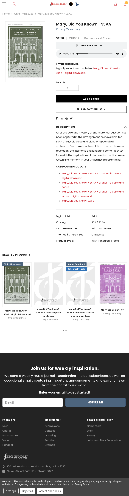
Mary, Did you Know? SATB (78, 201)
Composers (94, 426)
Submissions (52, 426)
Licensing (50, 435)
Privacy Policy (82, 484)
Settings (11, 491)
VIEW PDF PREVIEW (91, 45)
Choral (6, 430)
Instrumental (10, 435)
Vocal (5, 440)
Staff (90, 430)
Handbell (7, 445)
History (91, 435)
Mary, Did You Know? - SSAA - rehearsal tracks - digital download (81, 312)
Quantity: (60, 82)
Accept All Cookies (50, 491)
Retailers (50, 440)
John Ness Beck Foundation (104, 440)
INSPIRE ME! (95, 402)
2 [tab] (66, 330)
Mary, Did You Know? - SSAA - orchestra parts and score (48, 312)
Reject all (27, 491)
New (5, 426)
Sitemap (50, 445)
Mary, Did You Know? (112, 309)
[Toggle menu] (4, 4)
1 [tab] (63, 330)
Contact (50, 430)
